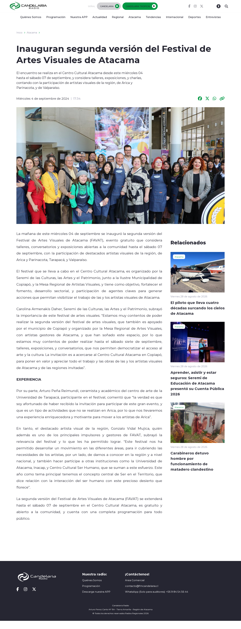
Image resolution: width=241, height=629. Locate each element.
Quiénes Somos (30, 17)
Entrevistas (213, 17)
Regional (118, 17)
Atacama (135, 17)
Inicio (19, 32)
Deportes (194, 17)
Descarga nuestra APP (96, 591)
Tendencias (153, 17)
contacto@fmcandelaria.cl (141, 586)
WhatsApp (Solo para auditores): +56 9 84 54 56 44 (156, 591)
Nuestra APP (79, 17)
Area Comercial (134, 580)
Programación (55, 17)
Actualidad (99, 17)
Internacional (174, 17)
